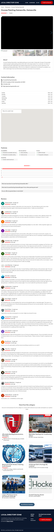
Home (26, 2)
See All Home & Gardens (27, 504)
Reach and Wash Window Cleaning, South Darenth (13, 465)
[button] (51, 32)
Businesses (32, 2)
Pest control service (7, 416)
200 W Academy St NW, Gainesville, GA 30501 (14, 82)
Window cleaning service (8, 446)
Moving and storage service (36, 446)
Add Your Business (47, 2)
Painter (11, 13)
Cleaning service (33, 476)
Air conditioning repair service (36, 416)
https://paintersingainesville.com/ (11, 86)
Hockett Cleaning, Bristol (36, 495)
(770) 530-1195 (6, 84)
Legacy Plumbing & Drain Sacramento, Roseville (9, 495)
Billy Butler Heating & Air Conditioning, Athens (40, 435)
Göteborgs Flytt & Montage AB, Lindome (38, 465)
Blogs (37, 2)
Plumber (5, 476)
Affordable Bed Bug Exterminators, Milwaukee (12, 435)
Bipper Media (10, 521)
